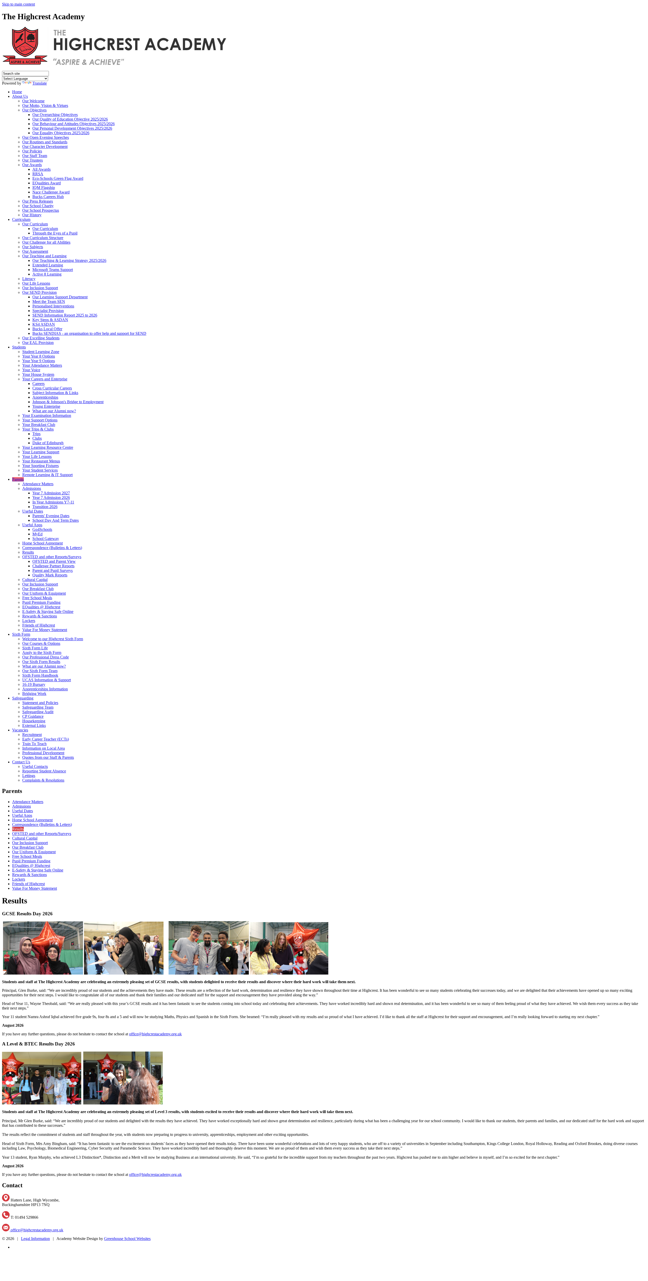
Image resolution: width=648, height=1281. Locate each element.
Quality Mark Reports (49, 575)
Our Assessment (35, 251)
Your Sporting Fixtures (40, 465)
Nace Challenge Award (51, 192)
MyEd (37, 534)
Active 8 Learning (47, 274)
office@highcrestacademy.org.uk (155, 1034)
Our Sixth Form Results (41, 661)
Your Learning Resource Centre (47, 447)
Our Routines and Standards (44, 142)
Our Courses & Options (41, 643)
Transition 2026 (44, 506)
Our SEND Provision (39, 292)
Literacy (28, 279)
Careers (38, 383)
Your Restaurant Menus (41, 461)
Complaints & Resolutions (43, 780)
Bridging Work (34, 693)
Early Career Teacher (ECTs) (45, 739)
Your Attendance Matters (42, 365)
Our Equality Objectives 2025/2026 (60, 133)
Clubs (37, 438)
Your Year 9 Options (38, 361)
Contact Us (21, 762)
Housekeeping (33, 721)
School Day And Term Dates (55, 520)
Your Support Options (39, 420)
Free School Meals (37, 598)
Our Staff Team (34, 155)
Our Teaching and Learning (44, 256)
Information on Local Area (43, 748)
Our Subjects (32, 247)
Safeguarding (22, 698)
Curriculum (21, 219)
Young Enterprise (46, 406)
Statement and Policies (40, 703)
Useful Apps (32, 525)
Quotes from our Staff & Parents (48, 757)
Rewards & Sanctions (39, 616)
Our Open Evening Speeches (45, 137)
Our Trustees (32, 160)
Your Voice (31, 370)
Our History (32, 215)
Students (19, 347)
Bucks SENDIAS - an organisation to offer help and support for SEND (89, 333)
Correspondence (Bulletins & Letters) (52, 548)
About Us (20, 96)
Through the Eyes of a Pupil (54, 233)
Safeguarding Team (37, 707)
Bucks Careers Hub (48, 197)
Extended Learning (47, 265)
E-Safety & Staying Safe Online (47, 611)
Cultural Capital (35, 579)
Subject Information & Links (55, 393)
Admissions (31, 488)
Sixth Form (21, 634)
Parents (18, 479)
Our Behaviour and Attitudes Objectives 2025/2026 (73, 124)
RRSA (37, 174)
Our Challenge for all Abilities (46, 242)
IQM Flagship (43, 187)
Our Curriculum (35, 224)
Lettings (28, 775)
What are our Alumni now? (54, 411)
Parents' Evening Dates (50, 516)
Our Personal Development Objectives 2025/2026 (72, 128)
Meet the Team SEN (48, 301)
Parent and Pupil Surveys (52, 570)
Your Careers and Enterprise (44, 379)
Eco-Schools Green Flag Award (57, 178)
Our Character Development (45, 146)
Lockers (28, 620)
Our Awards (32, 165)
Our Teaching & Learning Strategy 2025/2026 (69, 260)
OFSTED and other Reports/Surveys (51, 557)
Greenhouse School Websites (127, 1238)
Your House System (38, 374)
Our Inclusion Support (40, 288)
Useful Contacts (35, 766)
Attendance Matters (37, 484)
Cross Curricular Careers (52, 388)
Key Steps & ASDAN (50, 320)
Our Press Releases (37, 201)
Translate (39, 83)
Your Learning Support (40, 452)
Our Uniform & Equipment (44, 593)
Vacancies (20, 730)
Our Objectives (34, 110)
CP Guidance (33, 716)
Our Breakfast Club (38, 589)
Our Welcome (33, 101)
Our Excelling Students (40, 338)
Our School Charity (38, 206)
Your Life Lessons (37, 456)
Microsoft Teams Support (52, 269)
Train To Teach (34, 744)
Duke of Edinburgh (48, 443)
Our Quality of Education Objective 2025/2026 (70, 119)
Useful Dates (32, 511)
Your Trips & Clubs (38, 429)
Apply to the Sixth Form (41, 652)
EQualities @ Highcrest (41, 607)
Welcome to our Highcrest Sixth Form (52, 639)
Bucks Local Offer (47, 329)
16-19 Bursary (33, 684)
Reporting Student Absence (44, 771)
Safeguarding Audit (37, 712)
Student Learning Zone (40, 352)
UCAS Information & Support (46, 680)
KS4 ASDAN (43, 324)
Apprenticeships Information (45, 689)
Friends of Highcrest (38, 625)
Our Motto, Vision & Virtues (45, 105)
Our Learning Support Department (60, 297)
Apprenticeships (45, 397)
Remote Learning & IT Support (47, 475)
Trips (36, 434)
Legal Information (35, 1238)
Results (28, 552)
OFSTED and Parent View (54, 561)
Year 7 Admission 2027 (51, 493)
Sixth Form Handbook (40, 675)
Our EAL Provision (38, 342)
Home (17, 92)
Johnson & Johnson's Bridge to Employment (68, 402)
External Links (34, 725)
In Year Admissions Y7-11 (53, 502)
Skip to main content (18, 4)
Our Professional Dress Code (45, 657)
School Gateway (45, 538)
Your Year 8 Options (38, 356)
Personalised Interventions (53, 306)
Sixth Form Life (35, 648)
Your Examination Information (46, 415)
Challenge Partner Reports (53, 566)
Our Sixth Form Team (39, 671)
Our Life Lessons (36, 283)
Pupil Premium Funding (41, 602)
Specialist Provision (48, 310)
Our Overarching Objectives (55, 114)
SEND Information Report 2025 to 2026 (64, 315)
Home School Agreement (42, 543)
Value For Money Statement (44, 630)
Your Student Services (40, 470)
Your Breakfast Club (38, 424)
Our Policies (32, 151)
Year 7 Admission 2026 (51, 497)
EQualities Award (46, 183)
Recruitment (32, 734)
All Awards (41, 169)
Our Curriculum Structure (42, 238)
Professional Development (43, 753)
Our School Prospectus (40, 210)
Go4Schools (42, 529)
